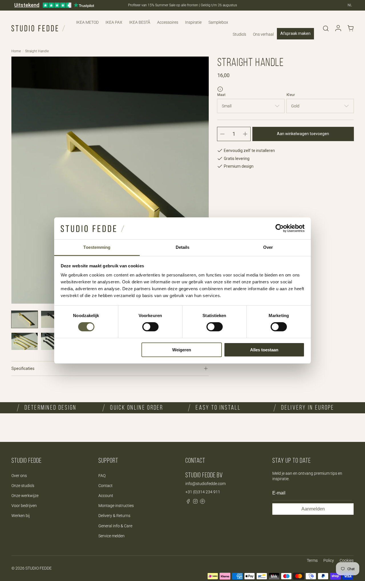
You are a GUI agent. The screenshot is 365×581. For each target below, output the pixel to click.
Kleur (291, 95)
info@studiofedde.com (205, 483)
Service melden (111, 536)
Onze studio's (22, 485)
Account (105, 495)
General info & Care (115, 526)
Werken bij (20, 515)
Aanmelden (313, 508)
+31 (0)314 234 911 (202, 492)
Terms (312, 560)
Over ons (19, 475)
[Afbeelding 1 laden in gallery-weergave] (24, 319)
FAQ (102, 475)
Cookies (347, 560)
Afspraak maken (295, 33)
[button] (325, 28)
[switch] (150, 326)
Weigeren (181, 349)
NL (350, 5)
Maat (221, 95)
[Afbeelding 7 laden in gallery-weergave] (24, 341)
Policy (328, 560)
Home (16, 51)
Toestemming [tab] (96, 247)
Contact (105, 485)
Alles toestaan (264, 349)
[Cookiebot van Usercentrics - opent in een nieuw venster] (280, 228)
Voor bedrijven (24, 505)
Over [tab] (268, 247)
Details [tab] (183, 247)
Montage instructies (116, 505)
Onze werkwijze (24, 495)
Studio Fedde (38, 568)
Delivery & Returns (114, 515)
